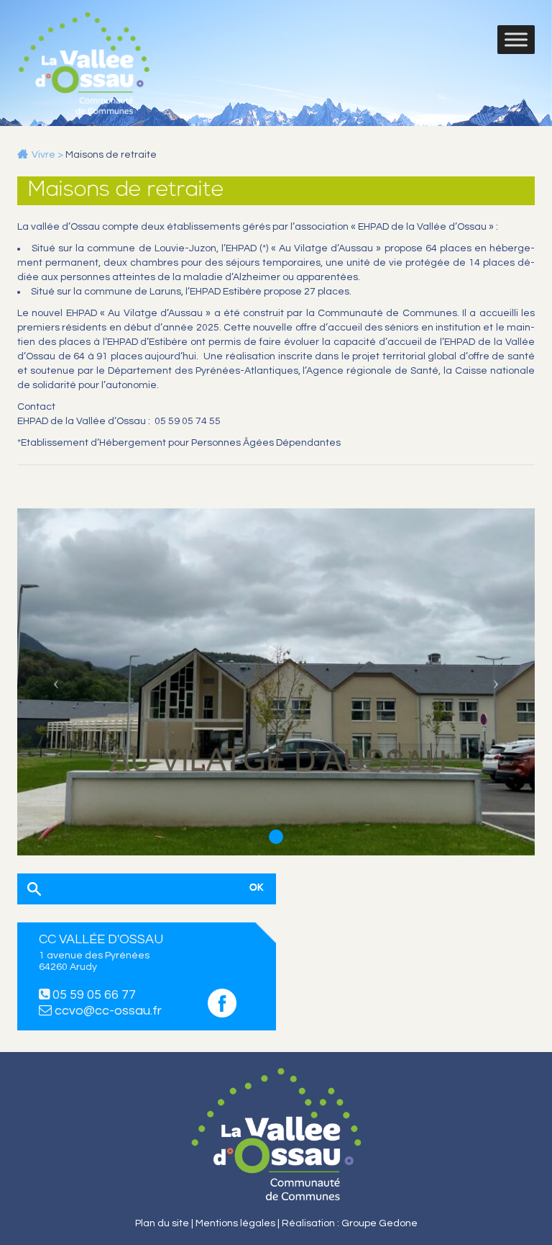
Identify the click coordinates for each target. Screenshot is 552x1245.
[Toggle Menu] (516, 40)
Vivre (43, 155)
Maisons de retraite (111, 155)
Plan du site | (165, 1223)
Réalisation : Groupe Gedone (350, 1223)
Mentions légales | (239, 1223)
